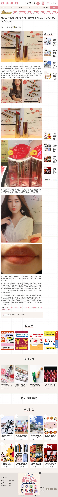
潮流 (12, 8)
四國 (54, 12)
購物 (54, 8)
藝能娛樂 (45, 8)
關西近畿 (22, 12)
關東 (29, 12)
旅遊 (20, 8)
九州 (48, 12)
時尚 (37, 8)
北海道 (36, 12)
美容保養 (4, 8)
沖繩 (42, 12)
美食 (29, 8)
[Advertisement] (50, 106)
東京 (15, 12)
